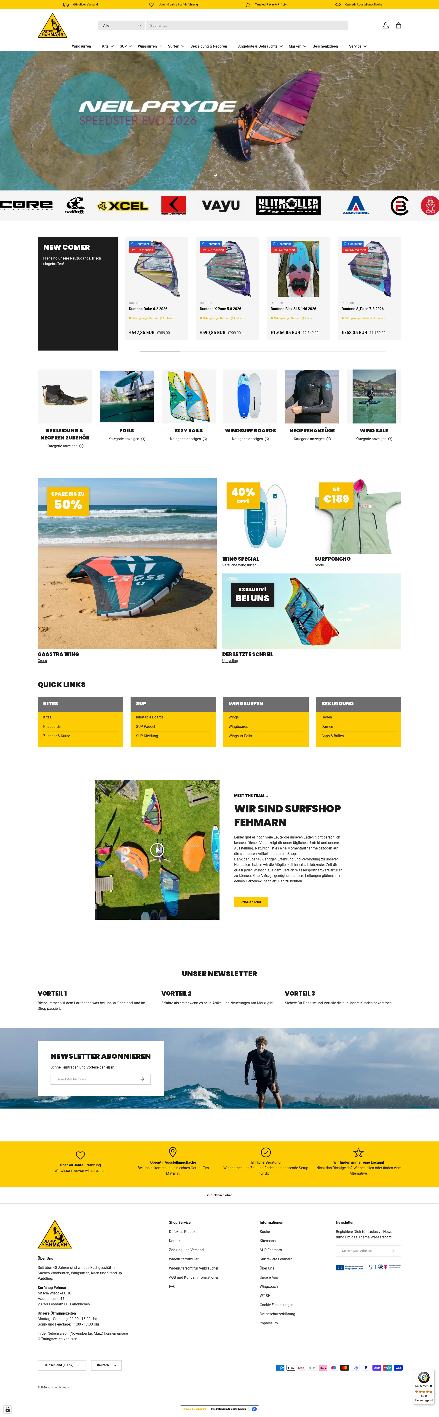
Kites (47, 717)
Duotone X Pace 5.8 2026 (220, 309)
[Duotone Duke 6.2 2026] (157, 269)
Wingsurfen (147, 46)
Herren (326, 717)
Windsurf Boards (250, 430)
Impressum (269, 1323)
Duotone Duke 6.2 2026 (148, 309)
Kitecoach (268, 1241)
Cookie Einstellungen (276, 1305)
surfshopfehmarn (58, 1387)
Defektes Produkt (183, 1231)
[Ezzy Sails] (189, 396)
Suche (265, 1231)
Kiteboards (52, 726)
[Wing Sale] (374, 396)
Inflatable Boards (149, 717)
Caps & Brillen (332, 736)
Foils (127, 430)
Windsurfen (81, 46)
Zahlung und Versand (186, 1250)
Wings (234, 717)
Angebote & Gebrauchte (258, 46)
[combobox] (223, 25)
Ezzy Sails (188, 430)
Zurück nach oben (220, 1195)
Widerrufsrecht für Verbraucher (193, 1268)
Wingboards (238, 726)
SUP (123, 46)
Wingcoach (269, 1286)
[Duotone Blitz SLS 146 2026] (299, 269)
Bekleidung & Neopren (208, 46)
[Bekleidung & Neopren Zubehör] (65, 396)
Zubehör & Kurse (56, 736)
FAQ (172, 1286)
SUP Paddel (145, 726)
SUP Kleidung (147, 736)
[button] (398, 25)
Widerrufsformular (183, 1259)
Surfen (173, 46)
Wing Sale (374, 430)
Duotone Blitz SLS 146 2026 (293, 309)
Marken (295, 46)
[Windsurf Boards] (250, 396)
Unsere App (269, 1277)
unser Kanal (251, 902)
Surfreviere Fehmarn (276, 1259)
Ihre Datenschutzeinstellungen (228, 1408)
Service (355, 46)
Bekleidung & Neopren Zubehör (65, 434)
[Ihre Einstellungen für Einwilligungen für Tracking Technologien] (7, 1409)
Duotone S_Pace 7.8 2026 (363, 309)
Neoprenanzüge (312, 430)
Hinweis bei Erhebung (194, 1408)
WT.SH (265, 1296)
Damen (327, 726)
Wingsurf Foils (240, 736)
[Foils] (127, 396)
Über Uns (267, 1268)
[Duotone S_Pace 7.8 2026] (369, 269)
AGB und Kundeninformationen (194, 1277)
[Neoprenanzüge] (312, 396)
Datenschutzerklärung (277, 1314)
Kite (105, 46)
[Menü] (431, 1372)
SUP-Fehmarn (271, 1250)
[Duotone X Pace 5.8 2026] (228, 269)
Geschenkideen (325, 46)
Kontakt (175, 1241)
